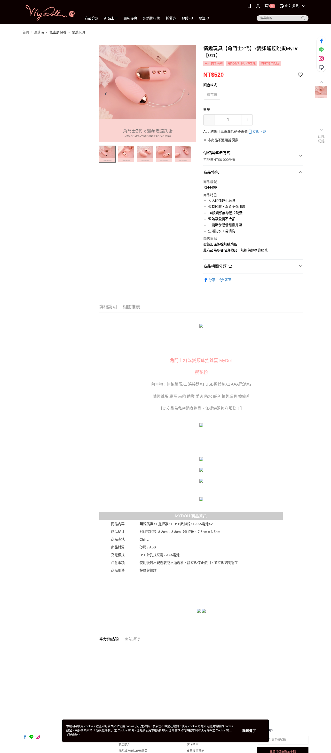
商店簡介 (124, 744)
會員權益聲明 (195, 751)
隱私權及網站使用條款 (133, 751)
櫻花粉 (212, 95)
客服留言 (192, 744)
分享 (212, 280)
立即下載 (259, 131)
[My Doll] (49, 13)
